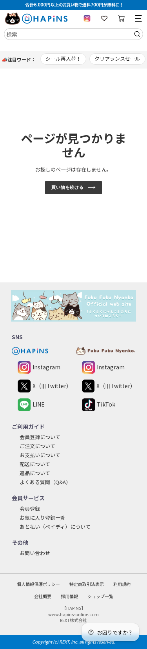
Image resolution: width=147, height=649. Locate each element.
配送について (35, 463)
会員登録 (30, 508)
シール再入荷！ (63, 58)
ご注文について (37, 445)
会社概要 (42, 596)
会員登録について (40, 436)
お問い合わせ (35, 552)
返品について (35, 472)
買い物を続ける (67, 187)
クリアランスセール (117, 58)
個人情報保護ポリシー (38, 584)
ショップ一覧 (100, 596)
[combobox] (73, 34)
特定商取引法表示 (86, 584)
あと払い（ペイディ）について (55, 526)
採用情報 (69, 596)
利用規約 (122, 584)
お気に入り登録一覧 (42, 517)
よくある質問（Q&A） (45, 481)
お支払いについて (40, 454)
